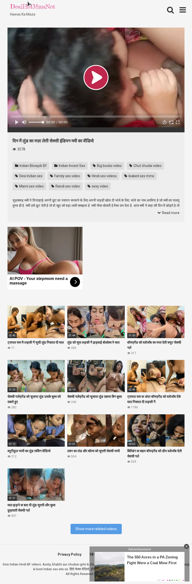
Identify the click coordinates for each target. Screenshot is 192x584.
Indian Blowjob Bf (33, 166)
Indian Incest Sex (71, 166)
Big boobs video (109, 166)
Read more (170, 213)
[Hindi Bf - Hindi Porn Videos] (33, 6)
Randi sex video (67, 186)
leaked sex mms (141, 176)
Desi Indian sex (30, 176)
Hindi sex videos (104, 176)
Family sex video (67, 176)
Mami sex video (31, 186)
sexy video (99, 186)
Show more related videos (96, 529)
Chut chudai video (147, 166)
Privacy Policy (70, 554)
